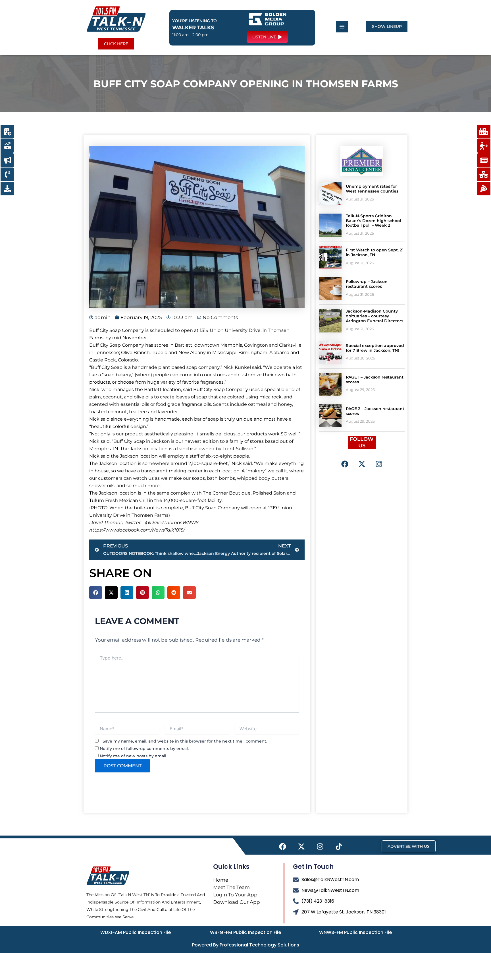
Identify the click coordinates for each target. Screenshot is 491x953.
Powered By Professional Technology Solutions (245, 945)
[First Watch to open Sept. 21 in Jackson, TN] (330, 257)
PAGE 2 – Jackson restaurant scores (375, 411)
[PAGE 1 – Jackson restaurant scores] (330, 384)
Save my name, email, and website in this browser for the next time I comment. (185, 741)
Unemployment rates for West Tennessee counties (372, 189)
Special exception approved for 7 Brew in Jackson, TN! (375, 348)
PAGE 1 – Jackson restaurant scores (374, 379)
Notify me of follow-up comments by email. (144, 748)
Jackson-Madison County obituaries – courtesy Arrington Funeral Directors (374, 316)
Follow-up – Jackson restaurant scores (367, 284)
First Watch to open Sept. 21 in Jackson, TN (374, 252)
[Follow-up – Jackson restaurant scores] (330, 288)
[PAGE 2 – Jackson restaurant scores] (330, 415)
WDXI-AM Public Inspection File (135, 932)
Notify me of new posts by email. (133, 755)
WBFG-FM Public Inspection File (245, 932)
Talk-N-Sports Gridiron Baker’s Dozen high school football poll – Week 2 (373, 220)
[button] (95, 592)
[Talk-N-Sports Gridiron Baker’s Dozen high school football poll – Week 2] (330, 225)
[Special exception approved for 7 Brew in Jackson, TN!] (330, 352)
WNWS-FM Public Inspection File (355, 932)
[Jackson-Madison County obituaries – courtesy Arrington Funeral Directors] (330, 320)
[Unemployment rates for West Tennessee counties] (330, 193)
